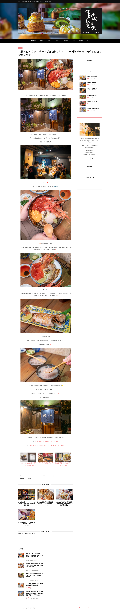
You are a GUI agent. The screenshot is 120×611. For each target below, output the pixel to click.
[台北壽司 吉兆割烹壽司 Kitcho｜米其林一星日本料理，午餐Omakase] (45, 457)
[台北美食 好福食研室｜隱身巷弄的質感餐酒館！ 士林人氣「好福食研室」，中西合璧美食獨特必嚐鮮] (63, 457)
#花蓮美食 (29, 478)
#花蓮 (21, 475)
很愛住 (57, 40)
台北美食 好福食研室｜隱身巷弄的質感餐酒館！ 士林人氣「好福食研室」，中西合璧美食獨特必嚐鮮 (63, 464)
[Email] (11, 103)
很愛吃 (41, 40)
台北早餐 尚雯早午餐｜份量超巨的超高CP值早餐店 (26, 523)
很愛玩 (49, 40)
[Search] (87, 41)
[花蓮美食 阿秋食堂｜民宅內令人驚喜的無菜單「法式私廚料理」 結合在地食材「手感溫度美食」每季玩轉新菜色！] (28, 457)
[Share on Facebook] (11, 99)
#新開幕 (34, 475)
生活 (74, 40)
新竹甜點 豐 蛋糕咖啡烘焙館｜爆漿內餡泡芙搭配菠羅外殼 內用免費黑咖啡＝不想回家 (34, 565)
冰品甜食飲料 (28, 587)
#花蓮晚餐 (27, 475)
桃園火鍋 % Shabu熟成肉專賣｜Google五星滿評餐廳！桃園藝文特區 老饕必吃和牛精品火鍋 (34, 555)
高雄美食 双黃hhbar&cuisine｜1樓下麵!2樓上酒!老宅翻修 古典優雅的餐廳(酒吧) (26, 503)
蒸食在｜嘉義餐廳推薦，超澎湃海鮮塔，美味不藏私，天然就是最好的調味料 (34, 575)
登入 (25, 533)
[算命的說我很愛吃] (60, 21)
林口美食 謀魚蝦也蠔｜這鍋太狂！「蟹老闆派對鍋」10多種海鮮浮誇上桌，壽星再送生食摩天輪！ (39, 1)
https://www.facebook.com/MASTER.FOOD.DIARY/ (47, 441)
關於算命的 (33, 40)
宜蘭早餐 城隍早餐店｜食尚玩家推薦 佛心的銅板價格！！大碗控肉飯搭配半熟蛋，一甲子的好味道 (34, 593)
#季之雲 (50, 475)
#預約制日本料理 (42, 475)
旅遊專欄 (66, 40)
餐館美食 (88, 78)
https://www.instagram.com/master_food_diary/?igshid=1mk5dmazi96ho (47, 445)
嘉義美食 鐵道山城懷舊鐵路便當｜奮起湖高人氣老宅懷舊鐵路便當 (45, 502)
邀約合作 (81, 40)
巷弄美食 (20, 47)
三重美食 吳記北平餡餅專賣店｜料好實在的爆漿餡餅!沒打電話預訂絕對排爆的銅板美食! (64, 503)
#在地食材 (22, 478)
